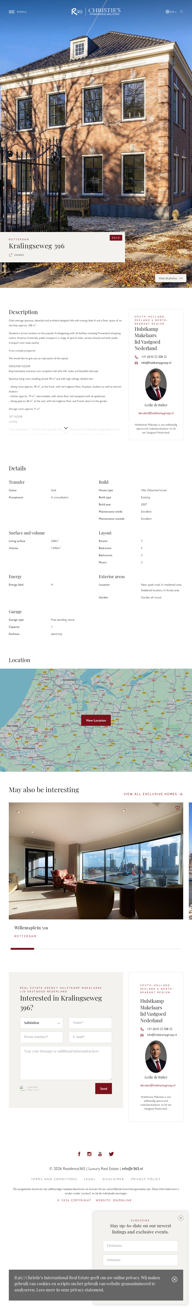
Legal (90, 1179)
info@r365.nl (132, 1168)
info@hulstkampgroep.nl (156, 362)
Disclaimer (113, 1179)
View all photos (171, 278)
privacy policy (146, 1179)
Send (103, 1088)
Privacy (29, 1089)
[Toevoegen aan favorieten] (177, 808)
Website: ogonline (114, 1200)
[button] (171, 11)
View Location (96, 720)
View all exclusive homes (151, 794)
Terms (36, 1089)
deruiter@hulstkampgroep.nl (155, 413)
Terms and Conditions (54, 1179)
